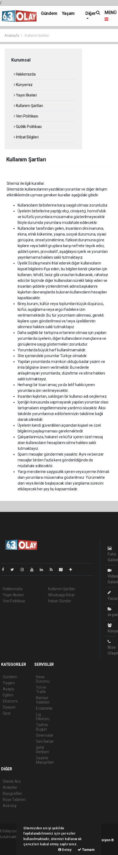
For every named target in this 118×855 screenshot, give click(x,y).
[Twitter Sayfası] (14, 569)
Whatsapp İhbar (61, 595)
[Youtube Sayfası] (34, 569)
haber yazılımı (11, 842)
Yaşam (68, 13)
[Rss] (53, 569)
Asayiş (8, 689)
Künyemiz (24, 84)
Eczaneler (44, 708)
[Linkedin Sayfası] (43, 569)
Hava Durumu (43, 679)
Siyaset (9, 707)
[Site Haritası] (63, 569)
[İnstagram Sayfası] (24, 569)
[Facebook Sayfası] (5, 569)
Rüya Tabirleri (14, 799)
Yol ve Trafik (41, 689)
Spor (7, 713)
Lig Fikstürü (42, 716)
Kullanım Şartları (29, 105)
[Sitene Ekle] (73, 569)
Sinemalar (44, 735)
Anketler (10, 787)
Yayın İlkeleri (26, 95)
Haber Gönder (59, 601)
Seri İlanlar (45, 741)
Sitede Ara (12, 781)
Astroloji (9, 805)
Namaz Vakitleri (42, 700)
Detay (66, 850)
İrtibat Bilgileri (26, 137)
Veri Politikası (26, 116)
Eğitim (8, 695)
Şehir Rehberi (42, 749)
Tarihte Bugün (42, 727)
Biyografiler (12, 793)
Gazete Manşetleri (45, 760)
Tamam (88, 850)
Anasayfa (12, 35)
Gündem (49, 13)
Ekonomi (10, 701)
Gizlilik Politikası (28, 126)
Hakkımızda (25, 74)
